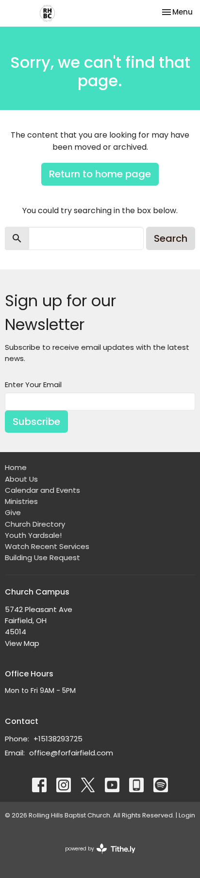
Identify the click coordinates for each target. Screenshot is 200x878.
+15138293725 (58, 739)
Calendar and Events (42, 490)
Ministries (21, 501)
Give (13, 512)
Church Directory (35, 524)
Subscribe (36, 421)
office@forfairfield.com (71, 753)
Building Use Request (42, 557)
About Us (21, 479)
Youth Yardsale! (33, 535)
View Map (22, 643)
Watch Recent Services (47, 546)
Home (16, 467)
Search (170, 238)
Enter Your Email (33, 384)
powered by (95, 856)
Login (187, 815)
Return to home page (100, 174)
